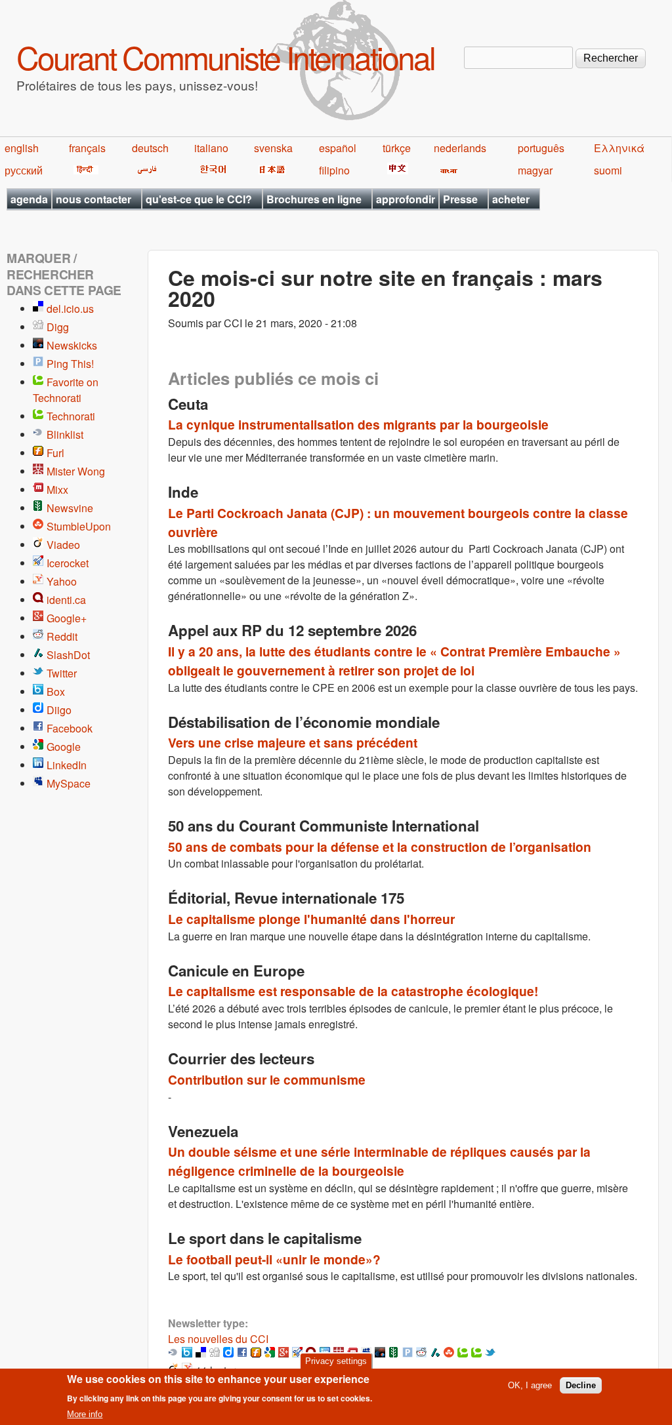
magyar (535, 170)
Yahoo (62, 581)
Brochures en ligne (314, 199)
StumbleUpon (79, 526)
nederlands (460, 147)
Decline (581, 1385)
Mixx (57, 489)
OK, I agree (530, 1385)
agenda (29, 199)
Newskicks (72, 345)
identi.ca (66, 599)
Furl (55, 452)
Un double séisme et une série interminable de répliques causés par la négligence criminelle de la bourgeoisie (379, 1161)
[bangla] (446, 170)
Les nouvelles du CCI (218, 1338)
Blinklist (65, 434)
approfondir (405, 199)
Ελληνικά (619, 147)
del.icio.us (70, 308)
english (22, 147)
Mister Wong (76, 471)
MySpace (69, 783)
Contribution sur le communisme (267, 1079)
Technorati (71, 416)
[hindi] (83, 170)
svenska (273, 147)
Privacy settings (336, 1361)
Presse (460, 199)
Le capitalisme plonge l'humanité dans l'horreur (311, 919)
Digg (58, 326)
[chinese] (395, 170)
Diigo (59, 709)
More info (84, 1414)
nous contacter (93, 199)
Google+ (67, 618)
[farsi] (145, 170)
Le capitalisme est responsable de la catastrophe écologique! (353, 991)
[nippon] (270, 170)
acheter (511, 199)
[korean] (210, 170)
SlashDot (68, 654)
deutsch (150, 147)
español (337, 147)
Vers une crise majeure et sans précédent (292, 742)
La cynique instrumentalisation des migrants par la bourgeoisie (358, 424)
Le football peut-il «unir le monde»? (274, 1259)
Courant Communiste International (225, 56)
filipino (334, 170)
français (87, 147)
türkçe (397, 147)
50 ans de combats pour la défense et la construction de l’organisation (379, 846)
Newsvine (70, 507)
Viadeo (63, 544)
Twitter (62, 673)
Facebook (70, 728)
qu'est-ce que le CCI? (199, 199)
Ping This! (70, 363)
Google (64, 746)
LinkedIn (67, 765)
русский (24, 170)
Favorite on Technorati (65, 389)
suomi (608, 170)
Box (56, 691)
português (541, 147)
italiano (211, 147)
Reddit (62, 636)
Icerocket (68, 563)
